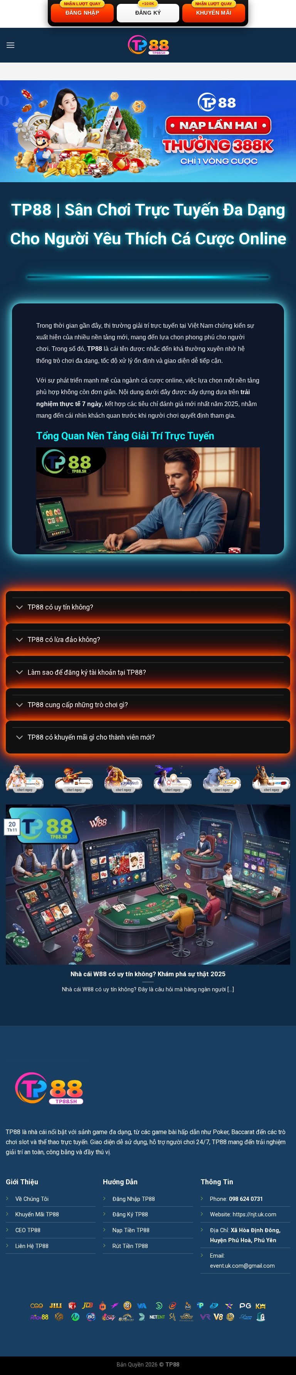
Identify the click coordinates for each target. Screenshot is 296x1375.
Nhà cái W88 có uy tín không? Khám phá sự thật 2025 (148, 974)
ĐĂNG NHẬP (82, 10)
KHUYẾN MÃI (213, 10)
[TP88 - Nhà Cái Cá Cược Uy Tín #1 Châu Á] (148, 45)
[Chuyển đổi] (19, 608)
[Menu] (10, 45)
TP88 (13, 1132)
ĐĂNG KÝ (148, 10)
